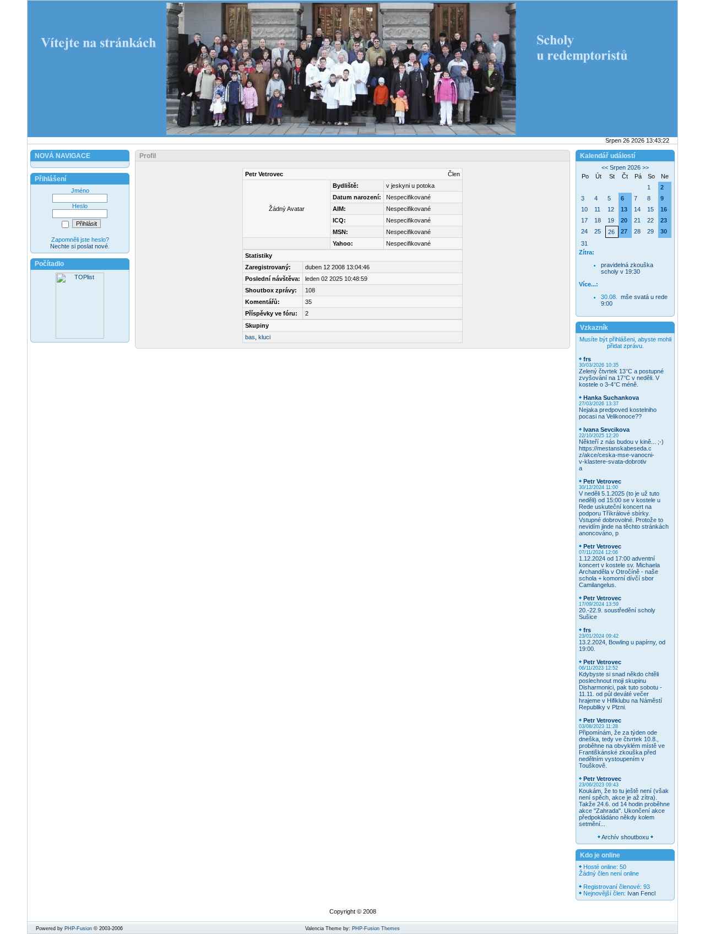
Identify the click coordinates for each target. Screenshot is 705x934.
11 (597, 209)
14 (637, 209)
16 (663, 209)
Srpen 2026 (625, 167)
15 (650, 209)
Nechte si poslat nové (79, 246)
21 (637, 220)
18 (597, 220)
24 (584, 231)
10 (584, 209)
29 (650, 231)
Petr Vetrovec (602, 481)
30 (663, 231)
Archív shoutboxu (625, 837)
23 (663, 220)
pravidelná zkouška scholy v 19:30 (627, 268)
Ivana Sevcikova (606, 429)
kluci (264, 337)
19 (611, 220)
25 (597, 231)
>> (645, 167)
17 (584, 220)
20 (624, 220)
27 (624, 231)
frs (587, 359)
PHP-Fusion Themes (376, 928)
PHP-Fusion (78, 928)
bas (250, 337)
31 (584, 243)
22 (650, 220)
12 (611, 209)
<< (604, 167)
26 (611, 232)
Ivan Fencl (641, 893)
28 (637, 231)
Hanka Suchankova (611, 397)
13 (624, 209)
